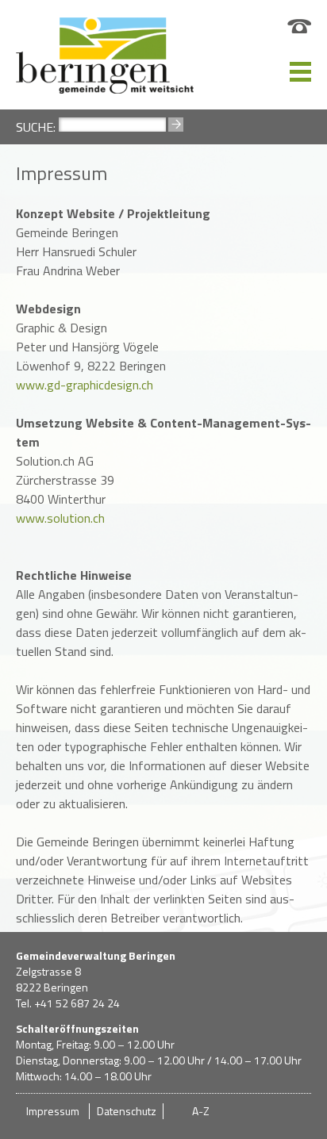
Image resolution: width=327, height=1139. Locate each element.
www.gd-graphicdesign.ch (84, 384)
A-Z (201, 1111)
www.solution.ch (60, 517)
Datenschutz (126, 1111)
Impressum (52, 1111)
